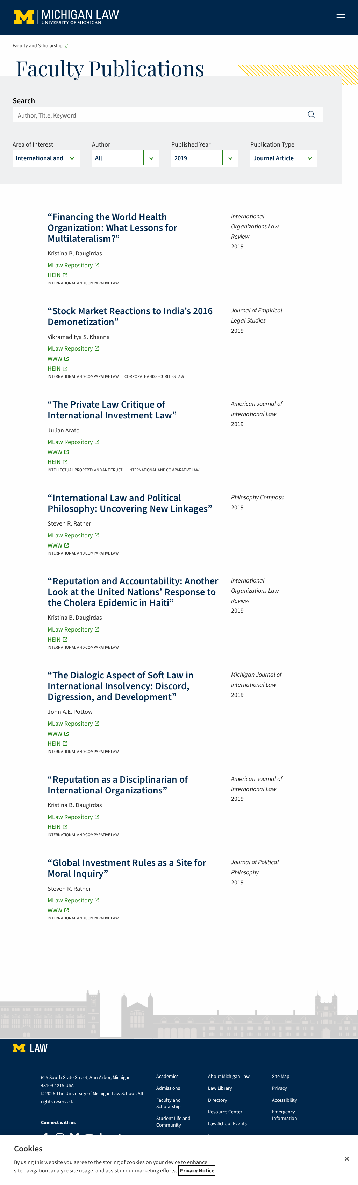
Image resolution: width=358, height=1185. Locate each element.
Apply (312, 114)
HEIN (54, 275)
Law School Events (227, 1124)
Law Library (220, 1088)
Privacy (279, 1088)
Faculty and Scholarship (38, 45)
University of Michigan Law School (68, 17)
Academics (167, 1076)
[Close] (347, 1158)
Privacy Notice (197, 1171)
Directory (217, 1100)
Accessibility (284, 1100)
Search (24, 101)
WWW (55, 358)
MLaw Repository (70, 265)
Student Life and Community (173, 1122)
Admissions (168, 1088)
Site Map (280, 1076)
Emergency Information (284, 1115)
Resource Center (225, 1112)
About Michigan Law (229, 1076)
